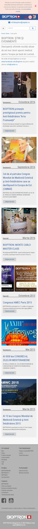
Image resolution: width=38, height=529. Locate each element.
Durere (3, 453)
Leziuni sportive (5, 457)
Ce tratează (5, 448)
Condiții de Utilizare (17, 508)
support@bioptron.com (19, 525)
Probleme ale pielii (6, 455)
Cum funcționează (24, 448)
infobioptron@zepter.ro (20, 22)
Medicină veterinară (24, 473)
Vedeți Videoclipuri (23, 455)
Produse (4, 468)
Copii (2, 462)
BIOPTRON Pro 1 (5, 473)
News (7, 33)
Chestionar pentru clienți (7, 494)
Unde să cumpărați (6, 486)
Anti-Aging (4, 459)
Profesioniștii (23, 468)
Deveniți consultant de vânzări (9, 488)
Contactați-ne (4, 492)
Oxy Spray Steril (5, 477)
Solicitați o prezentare (7, 490)
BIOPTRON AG (4, 484)
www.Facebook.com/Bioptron (11, 62)
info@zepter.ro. (12, 64)
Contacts (4, 481)
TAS (2, 464)
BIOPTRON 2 (4, 475)
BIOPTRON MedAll (5, 470)
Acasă (3, 33)
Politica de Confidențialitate (29, 508)
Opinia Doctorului (23, 470)
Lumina (21, 453)
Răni (2, 451)
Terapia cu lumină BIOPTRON (26, 451)
